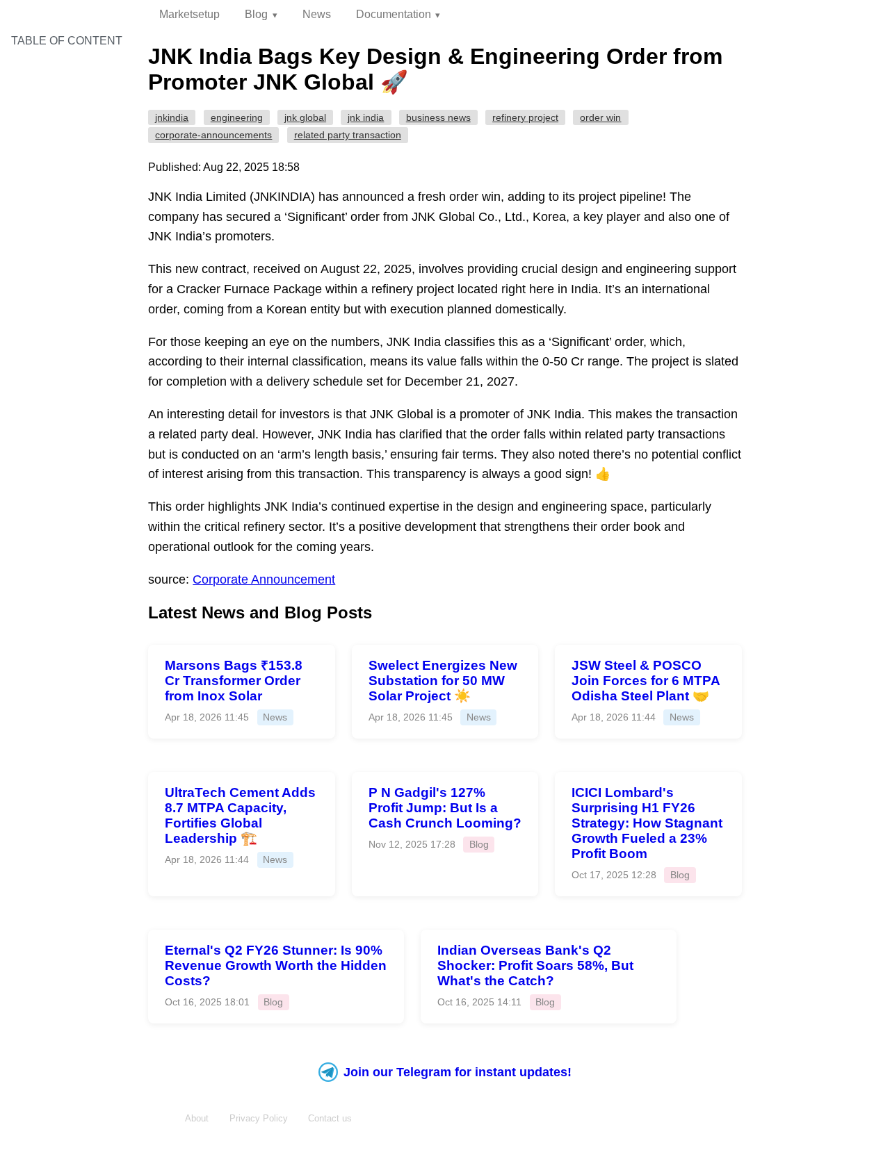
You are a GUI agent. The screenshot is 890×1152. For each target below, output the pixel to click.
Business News (438, 117)
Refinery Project (525, 117)
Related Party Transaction (347, 134)
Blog (256, 14)
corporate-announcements (213, 134)
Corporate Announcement (264, 579)
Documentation (393, 14)
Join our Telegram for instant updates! (457, 1072)
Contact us (330, 1118)
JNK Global (305, 117)
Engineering (237, 117)
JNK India (366, 117)
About (197, 1118)
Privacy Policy (258, 1118)
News (316, 14)
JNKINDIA (171, 117)
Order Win (600, 117)
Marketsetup (189, 14)
